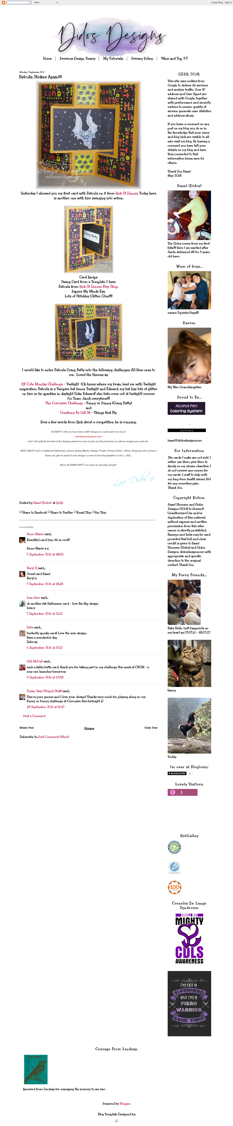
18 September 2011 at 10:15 (45, 707)
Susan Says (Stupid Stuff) (44, 691)
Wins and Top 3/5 (174, 58)
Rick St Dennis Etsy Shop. (98, 286)
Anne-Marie (35, 534)
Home (47, 58)
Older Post (150, 728)
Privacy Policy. (142, 58)
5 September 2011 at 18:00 (45, 554)
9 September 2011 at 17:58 (45, 677)
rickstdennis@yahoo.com (88, 436)
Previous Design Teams (77, 58)
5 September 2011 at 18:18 (45, 584)
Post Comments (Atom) (53, 737)
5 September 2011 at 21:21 (44, 614)
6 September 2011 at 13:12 (45, 648)
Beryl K (32, 568)
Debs (30, 627)
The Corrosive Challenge (64, 403)
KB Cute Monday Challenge (42, 384)
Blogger (125, 1103)
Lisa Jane (33, 597)
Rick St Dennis (127, 193)
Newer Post (27, 728)
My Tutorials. (113, 58)
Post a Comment (34, 716)
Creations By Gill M (75, 413)
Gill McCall (35, 661)
